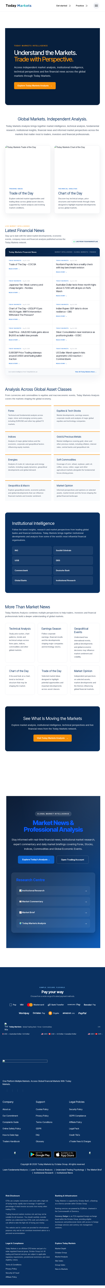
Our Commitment (10, 1115)
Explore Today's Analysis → (36, 859)
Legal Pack (74, 1128)
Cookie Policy (42, 1109)
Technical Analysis (20, 628)
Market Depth (60, 1248)
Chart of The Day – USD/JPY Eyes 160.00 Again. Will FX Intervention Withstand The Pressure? (25, 311)
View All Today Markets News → (86, 372)
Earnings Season (51, 628)
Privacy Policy (42, 1115)
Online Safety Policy (12, 1128)
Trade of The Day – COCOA (22, 264)
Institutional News (65, 1173)
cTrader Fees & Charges (80, 1141)
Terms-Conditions (44, 1122)
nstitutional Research (44, 1173)
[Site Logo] (18, 5)
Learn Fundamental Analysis (15, 1170)
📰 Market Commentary (53, 901)
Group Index (60, 1265)
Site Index (59, 1261)
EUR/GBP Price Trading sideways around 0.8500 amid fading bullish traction (25, 355)
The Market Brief (94, 1170)
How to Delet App (11, 1135)
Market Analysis (61, 1257)
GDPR (38, 1128)
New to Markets (61, 1269)
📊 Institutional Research (53, 890)
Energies (12, 459)
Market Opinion (65, 485)
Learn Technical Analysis (41, 1170)
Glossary (40, 1141)
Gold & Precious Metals (69, 436)
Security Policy (75, 1109)
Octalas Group (61, 1253)
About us (6, 1109)
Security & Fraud (12, 1273)
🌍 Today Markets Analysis (53, 923)
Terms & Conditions (13, 1265)
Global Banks (21, 580)
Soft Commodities (66, 459)
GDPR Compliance (77, 1115)
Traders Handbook (11, 1141)
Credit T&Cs (74, 1135)
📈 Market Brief (53, 912)
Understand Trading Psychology (70, 1170)
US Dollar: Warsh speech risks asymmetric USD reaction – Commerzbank (70, 355)
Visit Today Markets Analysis (52, 738)
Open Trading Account (72, 859)
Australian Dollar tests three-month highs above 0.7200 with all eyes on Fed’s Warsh (76, 287)
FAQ (37, 1135)
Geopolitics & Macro (19, 485)
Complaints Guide (11, 1122)
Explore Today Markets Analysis (35, 86)
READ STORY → (14, 269)
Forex (11, 410)
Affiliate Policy (75, 1122)
